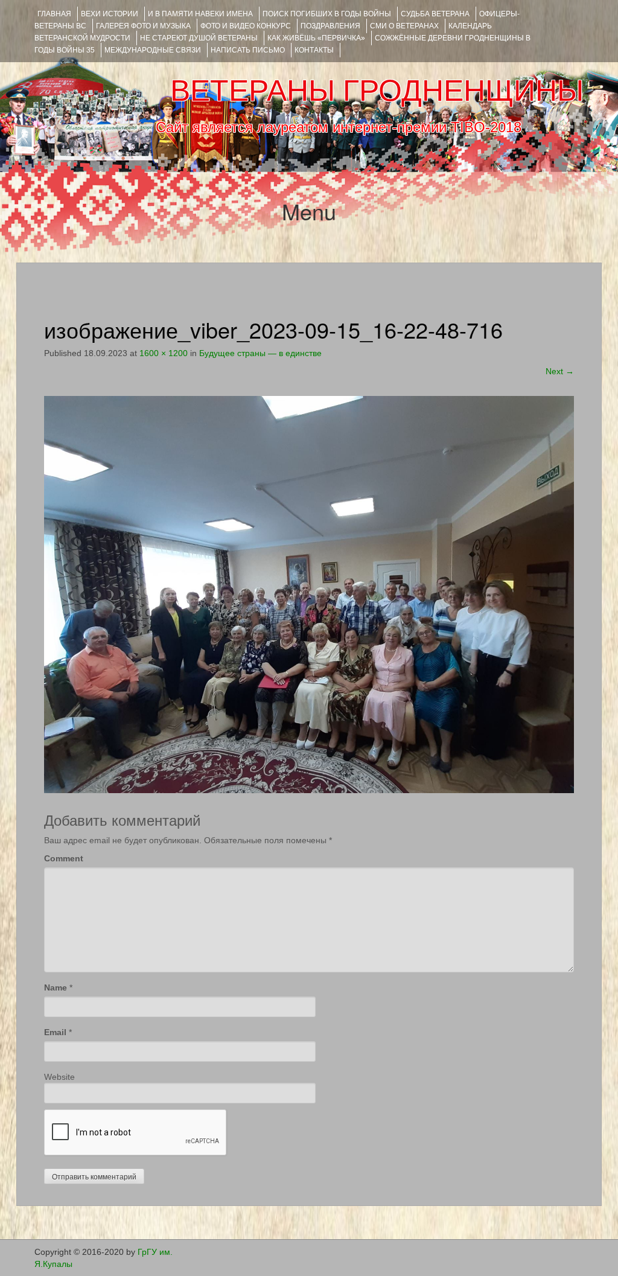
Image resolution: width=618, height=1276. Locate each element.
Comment (63, 858)
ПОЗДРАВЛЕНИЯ (330, 26)
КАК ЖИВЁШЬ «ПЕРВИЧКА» (316, 38)
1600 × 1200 (163, 353)
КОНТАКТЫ (314, 50)
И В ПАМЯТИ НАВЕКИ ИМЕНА (200, 14)
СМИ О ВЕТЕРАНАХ (404, 26)
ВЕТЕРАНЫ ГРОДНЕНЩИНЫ (377, 90)
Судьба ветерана (435, 14)
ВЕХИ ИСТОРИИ (109, 14)
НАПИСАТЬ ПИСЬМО (248, 50)
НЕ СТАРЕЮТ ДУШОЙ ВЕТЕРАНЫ (199, 38)
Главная (54, 14)
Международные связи (152, 50)
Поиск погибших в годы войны (327, 14)
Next (560, 371)
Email (55, 1032)
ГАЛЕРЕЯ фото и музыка (143, 26)
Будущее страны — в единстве (260, 353)
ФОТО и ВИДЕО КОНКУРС (245, 26)
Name (55, 987)
